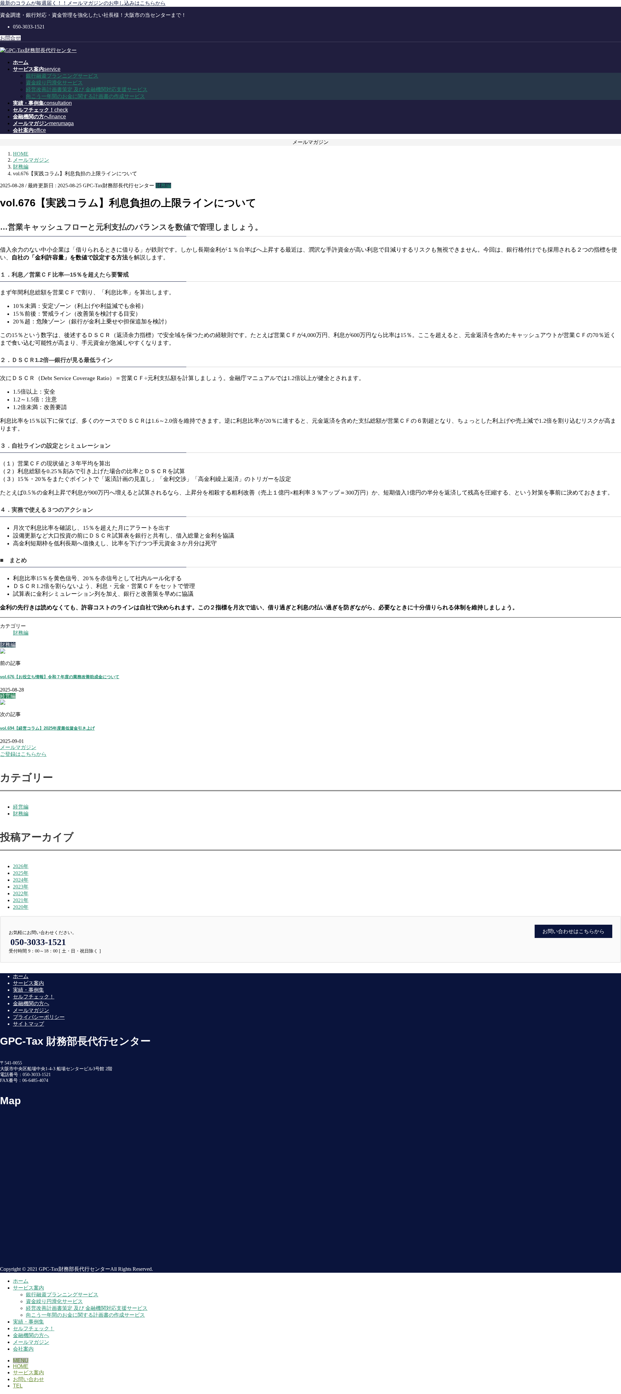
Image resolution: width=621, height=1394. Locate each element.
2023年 (20, 886)
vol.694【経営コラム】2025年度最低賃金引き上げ (47, 728)
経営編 (20, 807)
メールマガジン (31, 1010)
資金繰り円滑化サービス (54, 82)
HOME (20, 1366)
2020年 (20, 907)
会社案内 (23, 1349)
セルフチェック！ (33, 996)
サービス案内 (28, 983)
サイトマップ (28, 1024)
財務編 (163, 185)
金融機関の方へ (31, 1003)
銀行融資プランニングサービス (62, 76)
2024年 (20, 880)
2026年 (20, 866)
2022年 (20, 893)
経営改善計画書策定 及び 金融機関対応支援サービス (86, 89)
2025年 (20, 873)
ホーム (20, 976)
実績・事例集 (28, 990)
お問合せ (10, 38)
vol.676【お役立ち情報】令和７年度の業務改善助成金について (59, 676)
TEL (18, 1386)
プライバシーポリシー (39, 1017)
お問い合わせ (28, 1379)
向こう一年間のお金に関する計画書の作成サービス (85, 96)
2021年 (20, 900)
